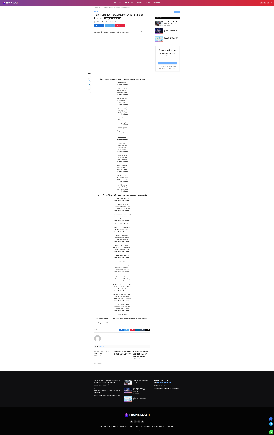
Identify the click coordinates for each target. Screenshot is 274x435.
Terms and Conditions (158, 426)
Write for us (171, 426)
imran (96, 11)
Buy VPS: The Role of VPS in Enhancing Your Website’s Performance (171, 39)
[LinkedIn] (89, 84)
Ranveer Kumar (101, 21)
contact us (114, 426)
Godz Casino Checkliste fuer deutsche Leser (102, 352)
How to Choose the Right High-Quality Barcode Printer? (171, 22)
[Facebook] (89, 77)
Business (139, 2)
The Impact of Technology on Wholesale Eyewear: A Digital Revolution (171, 30)
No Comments (117, 21)
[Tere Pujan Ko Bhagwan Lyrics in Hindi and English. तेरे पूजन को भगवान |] (122, 51)
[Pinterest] (89, 88)
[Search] (271, 2)
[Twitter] (89, 80)
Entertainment (129, 2)
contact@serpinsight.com (164, 382)
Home (114, 2)
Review (148, 2)
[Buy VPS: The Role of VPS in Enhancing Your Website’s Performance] (159, 39)
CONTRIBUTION (157, 2)
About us (107, 426)
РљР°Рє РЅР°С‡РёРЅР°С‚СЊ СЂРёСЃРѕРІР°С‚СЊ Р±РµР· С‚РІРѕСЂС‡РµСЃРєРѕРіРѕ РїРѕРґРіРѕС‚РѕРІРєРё (140, 354)
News (119, 2)
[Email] (89, 91)
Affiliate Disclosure (126, 426)
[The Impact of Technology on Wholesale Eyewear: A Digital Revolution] (159, 31)
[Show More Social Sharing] (126, 25)
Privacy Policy (168, 68)
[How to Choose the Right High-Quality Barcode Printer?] (159, 23)
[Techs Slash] (10, 3)
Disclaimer (147, 426)
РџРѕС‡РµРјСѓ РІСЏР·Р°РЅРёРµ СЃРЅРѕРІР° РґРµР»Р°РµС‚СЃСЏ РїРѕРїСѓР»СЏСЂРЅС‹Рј (122, 353)
